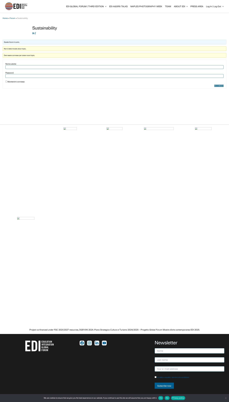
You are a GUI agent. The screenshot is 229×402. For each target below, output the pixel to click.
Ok (161, 398)
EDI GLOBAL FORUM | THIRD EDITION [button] (85, 6)
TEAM (168, 6)
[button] (105, 6)
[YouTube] (104, 343)
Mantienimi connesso (16, 81)
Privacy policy (178, 398)
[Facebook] (82, 343)
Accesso (219, 86)
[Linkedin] (96, 343)
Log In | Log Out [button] (213, 6)
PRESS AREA (196, 6)
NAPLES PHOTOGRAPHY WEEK (146, 6)
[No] (225, 398)
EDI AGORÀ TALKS (118, 6)
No (167, 398)
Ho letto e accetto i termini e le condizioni (173, 377)
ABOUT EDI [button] (179, 6)
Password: (9, 72)
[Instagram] (89, 343)
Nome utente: (10, 63)
